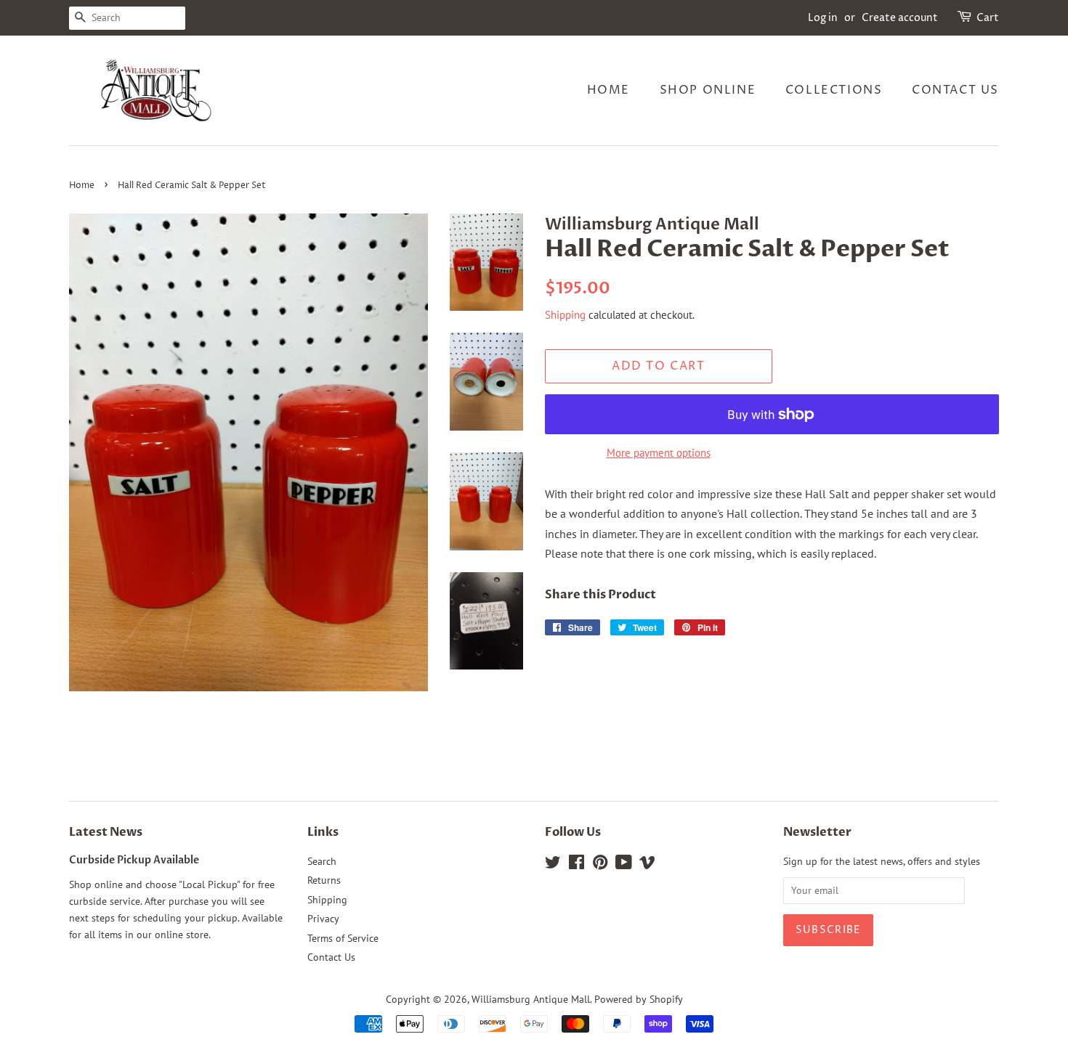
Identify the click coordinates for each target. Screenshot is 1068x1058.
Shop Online (708, 90)
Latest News (105, 832)
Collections (834, 90)
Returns (324, 880)
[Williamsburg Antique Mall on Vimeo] (647, 864)
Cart (987, 18)
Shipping (565, 315)
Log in (823, 18)
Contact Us (955, 90)
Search (321, 861)
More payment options (659, 453)
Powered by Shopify (638, 999)
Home (608, 90)
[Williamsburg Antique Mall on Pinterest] (600, 864)
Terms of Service (343, 938)
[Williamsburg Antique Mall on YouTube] (623, 864)
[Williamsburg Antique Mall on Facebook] (576, 864)
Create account (900, 18)
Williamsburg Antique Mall (531, 999)
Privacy (323, 918)
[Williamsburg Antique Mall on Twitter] (553, 864)
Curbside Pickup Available (134, 860)
